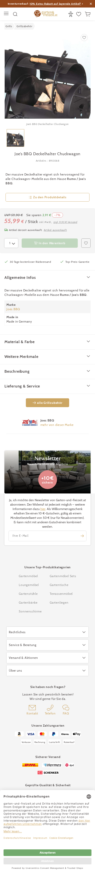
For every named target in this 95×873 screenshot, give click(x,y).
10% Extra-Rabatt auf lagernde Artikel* (55, 3)
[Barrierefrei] (71, 14)
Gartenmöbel (28, 576)
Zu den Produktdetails (49, 197)
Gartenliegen (59, 603)
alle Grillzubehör (50, 403)
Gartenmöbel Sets (63, 576)
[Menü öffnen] (6, 14)
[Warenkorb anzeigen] (88, 14)
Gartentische (59, 585)
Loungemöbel (29, 585)
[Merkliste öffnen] (79, 14)
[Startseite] (46, 14)
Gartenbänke (28, 603)
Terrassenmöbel (61, 594)
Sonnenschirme (30, 611)
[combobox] (11, 243)
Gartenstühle (28, 594)
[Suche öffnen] (15, 14)
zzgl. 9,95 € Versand (65, 222)
